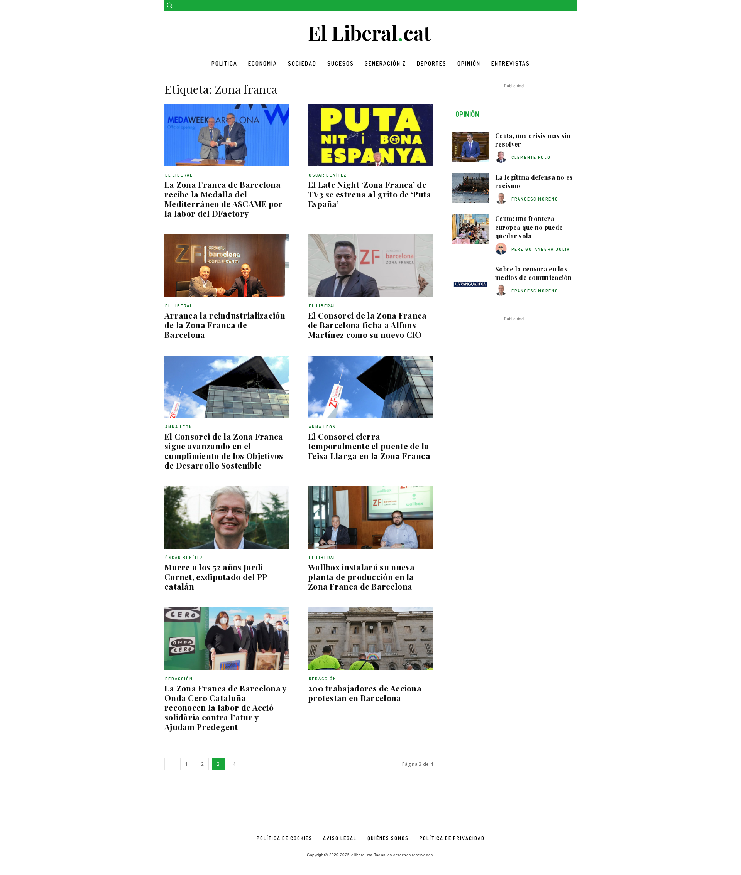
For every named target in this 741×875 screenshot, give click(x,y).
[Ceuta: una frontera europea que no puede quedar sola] (470, 229)
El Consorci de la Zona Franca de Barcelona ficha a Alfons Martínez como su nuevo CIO (367, 325)
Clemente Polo (531, 157)
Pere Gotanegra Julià (540, 249)
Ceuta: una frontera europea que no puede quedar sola (529, 227)
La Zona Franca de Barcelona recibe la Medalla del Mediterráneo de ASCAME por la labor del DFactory (223, 199)
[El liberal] (370, 33)
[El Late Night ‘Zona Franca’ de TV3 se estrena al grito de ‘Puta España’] (370, 135)
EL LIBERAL (179, 175)
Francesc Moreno (534, 199)
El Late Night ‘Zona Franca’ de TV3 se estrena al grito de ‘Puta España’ (369, 194)
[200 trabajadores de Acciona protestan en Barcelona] (370, 638)
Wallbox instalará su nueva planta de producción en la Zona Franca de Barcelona (361, 576)
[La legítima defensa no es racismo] (470, 188)
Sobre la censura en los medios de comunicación (533, 273)
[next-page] (250, 764)
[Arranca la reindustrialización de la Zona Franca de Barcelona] (226, 265)
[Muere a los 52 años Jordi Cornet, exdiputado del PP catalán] (226, 517)
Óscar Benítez (328, 175)
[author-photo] (502, 157)
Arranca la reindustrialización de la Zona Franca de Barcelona (224, 325)
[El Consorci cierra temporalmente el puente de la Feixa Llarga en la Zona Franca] (370, 387)
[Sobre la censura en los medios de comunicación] (470, 280)
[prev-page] (170, 764)
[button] (169, 5)
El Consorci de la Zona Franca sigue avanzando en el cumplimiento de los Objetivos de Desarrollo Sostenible (223, 450)
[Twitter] (572, 5)
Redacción (179, 678)
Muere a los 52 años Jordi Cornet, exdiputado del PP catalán (215, 576)
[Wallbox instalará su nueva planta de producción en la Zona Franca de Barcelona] (370, 517)
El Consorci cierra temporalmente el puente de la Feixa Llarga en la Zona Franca (369, 446)
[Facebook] (561, 5)
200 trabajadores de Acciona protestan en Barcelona (364, 693)
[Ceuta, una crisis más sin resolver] (470, 147)
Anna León (179, 427)
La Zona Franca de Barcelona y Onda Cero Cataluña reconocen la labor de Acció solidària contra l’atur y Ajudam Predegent (225, 707)
